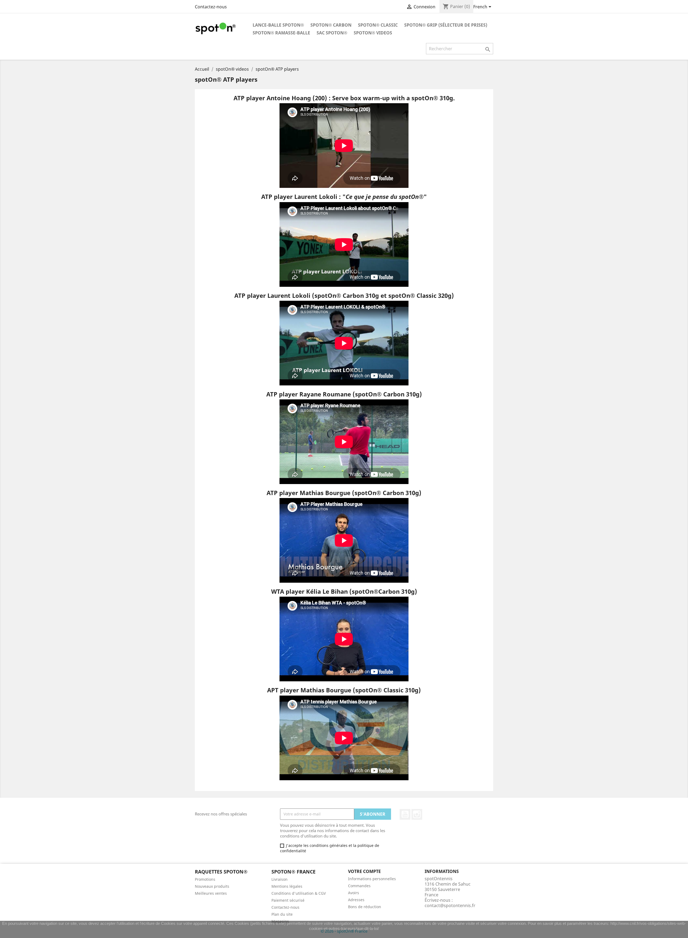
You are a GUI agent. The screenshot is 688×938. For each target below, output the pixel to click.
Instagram (416, 814)
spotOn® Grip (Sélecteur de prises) (445, 25)
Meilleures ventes (211, 893)
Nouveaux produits (212, 886)
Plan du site (282, 914)
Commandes (359, 885)
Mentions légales (286, 886)
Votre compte (364, 871)
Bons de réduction (364, 906)
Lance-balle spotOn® (278, 25)
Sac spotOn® (332, 33)
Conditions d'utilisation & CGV (298, 893)
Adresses (356, 899)
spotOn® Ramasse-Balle (281, 33)
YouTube (405, 814)
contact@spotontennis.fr (450, 905)
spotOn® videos (373, 33)
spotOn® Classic (378, 25)
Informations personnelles (372, 878)
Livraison (279, 879)
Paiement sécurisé (287, 900)
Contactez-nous (211, 7)
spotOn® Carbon (331, 25)
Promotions (205, 879)
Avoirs (353, 892)
